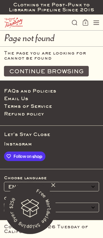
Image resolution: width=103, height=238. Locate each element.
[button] (74, 22)
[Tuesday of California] (36, 22)
